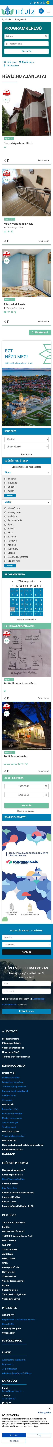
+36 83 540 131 (9, 1399)
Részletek (43, 160)
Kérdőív (6, 1227)
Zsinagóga (7, 1100)
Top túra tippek (9, 1127)
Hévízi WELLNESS (10, 1131)
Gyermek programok (17, 557)
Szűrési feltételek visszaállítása (26, 467)
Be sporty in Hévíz (10, 1109)
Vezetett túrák (9, 1095)
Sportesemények (10, 1122)
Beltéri (10, 486)
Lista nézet (11, 62)
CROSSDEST (8, 1315)
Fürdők (5, 1285)
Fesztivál (12, 540)
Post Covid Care (9, 1188)
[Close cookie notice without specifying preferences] (49, 1408)
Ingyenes (12, 482)
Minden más (13, 561)
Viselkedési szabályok (13, 1281)
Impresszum (8, 1364)
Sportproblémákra (11, 1197)
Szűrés (10, 495)
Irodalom (12, 516)
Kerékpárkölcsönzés (12, 1149)
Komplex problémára (12, 1175)
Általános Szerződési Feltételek (17, 1373)
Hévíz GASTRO (9, 1140)
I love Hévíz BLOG (10, 1052)
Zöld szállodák (9, 1249)
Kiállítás (11, 544)
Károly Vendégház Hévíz (18, 223)
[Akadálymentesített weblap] (48, 2)
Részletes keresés (26, 619)
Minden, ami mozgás (12, 1118)
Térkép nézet (12, 65)
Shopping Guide (10, 1290)
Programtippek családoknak (15, 1091)
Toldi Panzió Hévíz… (16, 756)
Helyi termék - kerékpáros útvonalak (18, 1319)
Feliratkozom (26, 1011)
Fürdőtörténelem (10, 1039)
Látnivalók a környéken (12, 1082)
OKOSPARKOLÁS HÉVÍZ (13, 1231)
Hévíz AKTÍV (8, 1104)
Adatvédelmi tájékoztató (13, 1360)
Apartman (9, 139)
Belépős (11, 478)
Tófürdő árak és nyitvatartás (16, 1057)
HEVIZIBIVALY (8, 1154)
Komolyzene (14, 512)
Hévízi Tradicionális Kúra (13, 1179)
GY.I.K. (5, 1263)
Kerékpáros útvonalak (12, 1113)
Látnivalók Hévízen (11, 1077)
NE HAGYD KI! (8, 1073)
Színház (11, 536)
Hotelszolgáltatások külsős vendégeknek (22, 1145)
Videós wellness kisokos (13, 1136)
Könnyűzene (13, 508)
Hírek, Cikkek (8, 1258)
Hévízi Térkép (9, 1240)
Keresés (26, 51)
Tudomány (12, 548)
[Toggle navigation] (49, 11)
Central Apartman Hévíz (18, 143)
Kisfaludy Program (11, 1328)
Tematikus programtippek (14, 1086)
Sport (10, 524)
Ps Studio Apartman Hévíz (20, 683)
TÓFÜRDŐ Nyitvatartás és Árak (17, 1236)
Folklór (11, 528)
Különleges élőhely (11, 1043)
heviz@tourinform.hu (12, 1391)
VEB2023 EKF (8, 1333)
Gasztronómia (14, 520)
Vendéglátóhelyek (11, 1299)
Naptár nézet (28, 62)
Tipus (8, 472)
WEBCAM (6, 1245)
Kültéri (10, 490)
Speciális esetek (10, 1184)
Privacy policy (44, 1412)
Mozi (10, 532)
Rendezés (26, 454)
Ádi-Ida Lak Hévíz (14, 304)
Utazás (11, 553)
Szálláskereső (40, 332)
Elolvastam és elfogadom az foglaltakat (23, 1002)
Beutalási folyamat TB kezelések (18, 1193)
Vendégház (10, 219)
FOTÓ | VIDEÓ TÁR (11, 1267)
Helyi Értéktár (8, 1272)
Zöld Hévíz (7, 1254)
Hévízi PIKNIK (8, 1324)
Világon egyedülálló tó (13, 1048)
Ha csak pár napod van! (13, 1170)
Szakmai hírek (9, 1276)
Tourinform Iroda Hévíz (13, 1222)
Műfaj (8, 502)
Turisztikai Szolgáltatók (14, 1294)
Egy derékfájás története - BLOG (18, 1206)
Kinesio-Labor (9, 1202)
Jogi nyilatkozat (9, 1369)
